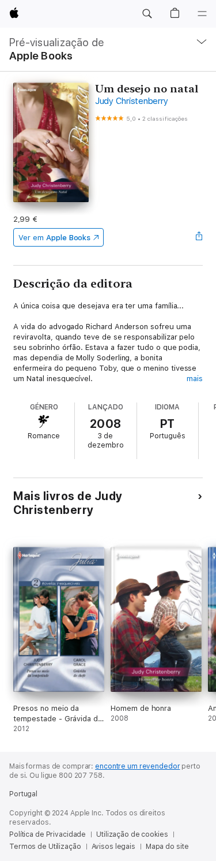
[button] (147, 14)
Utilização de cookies (132, 834)
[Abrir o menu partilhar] (199, 237)
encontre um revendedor (137, 766)
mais (195, 378)
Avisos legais (113, 847)
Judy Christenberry (131, 101)
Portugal (23, 794)
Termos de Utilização (45, 847)
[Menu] (202, 14)
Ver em (54, 237)
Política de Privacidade (47, 834)
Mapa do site (167, 847)
